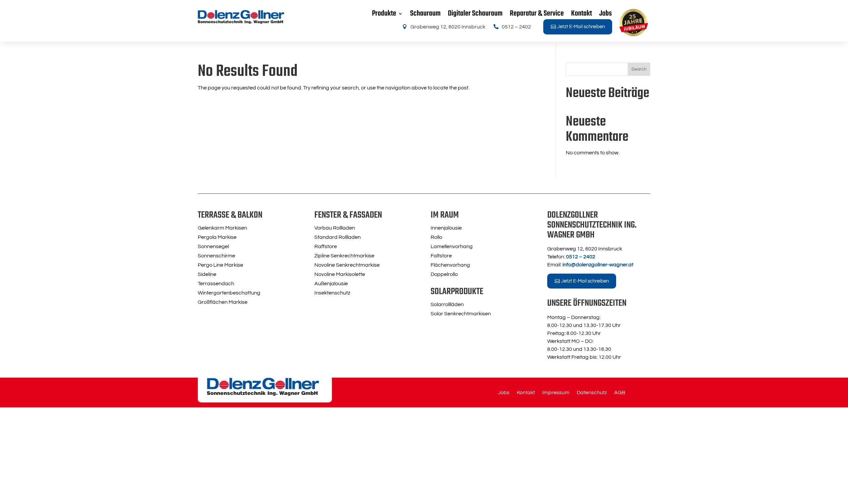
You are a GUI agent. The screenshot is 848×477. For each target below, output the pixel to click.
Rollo (436, 237)
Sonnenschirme (216, 255)
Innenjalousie (446, 228)
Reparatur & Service (537, 13)
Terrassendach (216, 283)
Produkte (384, 13)
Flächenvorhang (450, 265)
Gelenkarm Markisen (222, 228)
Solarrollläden (447, 304)
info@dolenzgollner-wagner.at (597, 264)
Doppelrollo (444, 274)
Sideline (207, 274)
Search (639, 69)
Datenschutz (592, 392)
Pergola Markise (217, 237)
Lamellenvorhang (452, 246)
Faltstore (441, 255)
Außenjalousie (331, 283)
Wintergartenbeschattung (229, 292)
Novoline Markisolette (339, 274)
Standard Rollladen (337, 237)
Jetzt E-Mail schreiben (581, 26)
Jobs (605, 13)
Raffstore (325, 246)
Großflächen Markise (222, 302)
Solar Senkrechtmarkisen (461, 313)
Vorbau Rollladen (334, 228)
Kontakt (581, 13)
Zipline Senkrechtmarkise (344, 255)
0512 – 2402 (516, 26)
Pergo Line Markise (220, 265)
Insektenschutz (332, 292)
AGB (619, 392)
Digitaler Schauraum (475, 13)
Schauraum (425, 13)
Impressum (555, 392)
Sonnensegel (213, 246)
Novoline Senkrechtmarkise (347, 265)
